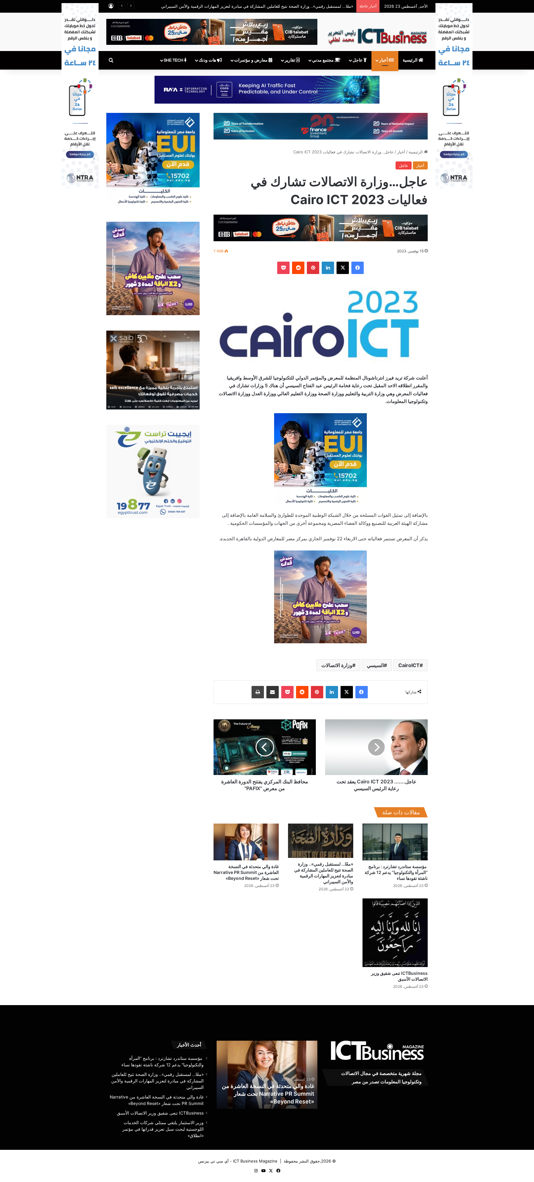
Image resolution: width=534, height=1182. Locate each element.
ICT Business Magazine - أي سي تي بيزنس (238, 1160)
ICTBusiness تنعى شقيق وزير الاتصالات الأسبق (160, 1113)
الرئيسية (410, 60)
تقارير (290, 60)
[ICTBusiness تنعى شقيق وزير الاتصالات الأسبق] (395, 932)
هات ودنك (208, 60)
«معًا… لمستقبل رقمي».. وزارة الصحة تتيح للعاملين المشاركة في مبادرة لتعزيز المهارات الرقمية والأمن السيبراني (257, 6)
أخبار (384, 60)
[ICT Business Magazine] (377, 33)
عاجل (358, 60)
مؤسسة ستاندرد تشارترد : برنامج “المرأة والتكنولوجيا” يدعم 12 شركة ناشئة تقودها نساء (396, 872)
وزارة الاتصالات (336, 665)
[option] (266, 1075)
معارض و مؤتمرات (251, 60)
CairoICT (409, 665)
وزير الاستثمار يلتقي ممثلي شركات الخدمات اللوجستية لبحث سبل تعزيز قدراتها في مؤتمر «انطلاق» (163, 1129)
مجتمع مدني (323, 60)
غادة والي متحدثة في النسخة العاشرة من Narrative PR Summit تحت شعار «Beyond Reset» (246, 872)
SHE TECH (174, 60)
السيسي (375, 665)
